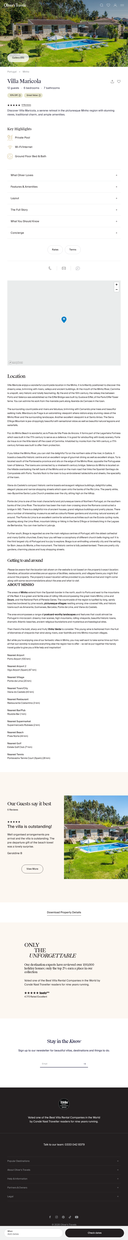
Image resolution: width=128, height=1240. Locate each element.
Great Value (32, 95)
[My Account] (115, 5)
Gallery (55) (18, 58)
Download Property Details (64, 912)
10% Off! (14, 95)
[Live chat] (78, 268)
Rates (55, 250)
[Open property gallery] (64, 33)
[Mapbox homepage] (15, 362)
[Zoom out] (116, 289)
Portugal (11, 72)
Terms (72, 250)
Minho (26, 72)
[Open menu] (122, 5)
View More (32, 869)
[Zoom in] (116, 284)
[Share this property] (112, 81)
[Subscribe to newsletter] (84, 1062)
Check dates (95, 1233)
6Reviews (26, 105)
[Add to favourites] (119, 81)
